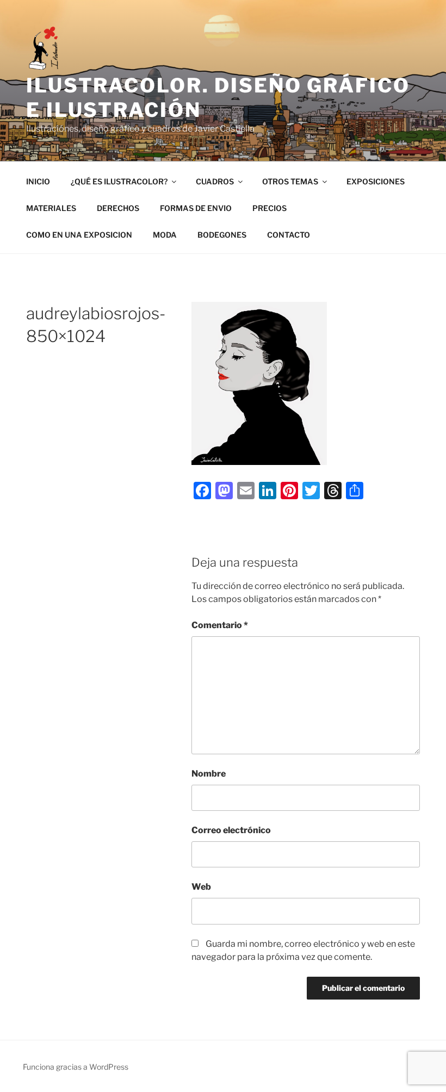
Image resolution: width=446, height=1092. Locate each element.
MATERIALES (51, 208)
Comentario (219, 625)
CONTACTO (288, 234)
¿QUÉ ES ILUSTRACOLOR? (119, 181)
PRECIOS (269, 208)
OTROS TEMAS (290, 181)
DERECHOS (118, 208)
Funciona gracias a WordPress (75, 1066)
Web (201, 887)
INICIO (38, 181)
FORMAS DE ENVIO (196, 208)
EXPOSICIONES (375, 181)
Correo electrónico (231, 830)
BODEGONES (221, 234)
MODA (165, 234)
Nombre (208, 773)
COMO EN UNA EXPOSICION (79, 234)
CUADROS (215, 181)
